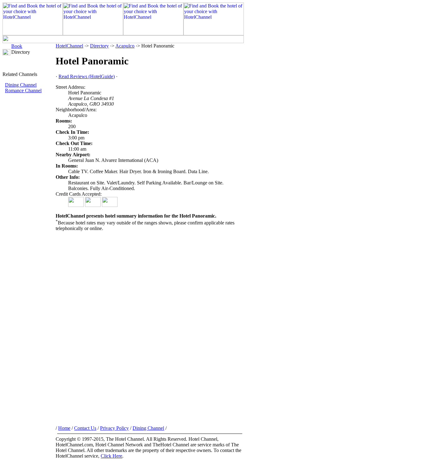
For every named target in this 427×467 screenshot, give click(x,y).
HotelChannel (69, 45)
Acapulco (124, 45)
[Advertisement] (29, 198)
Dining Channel (21, 85)
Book (16, 46)
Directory (99, 45)
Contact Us (85, 428)
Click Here (111, 456)
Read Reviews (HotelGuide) (86, 76)
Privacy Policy (114, 428)
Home (64, 428)
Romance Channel (23, 90)
